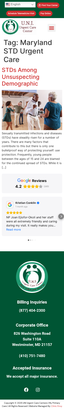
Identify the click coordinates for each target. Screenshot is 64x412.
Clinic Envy (56, 406)
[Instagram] (37, 389)
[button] (52, 28)
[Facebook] (26, 389)
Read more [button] (13, 229)
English (15, 4)
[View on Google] (9, 204)
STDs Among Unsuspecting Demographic (20, 76)
